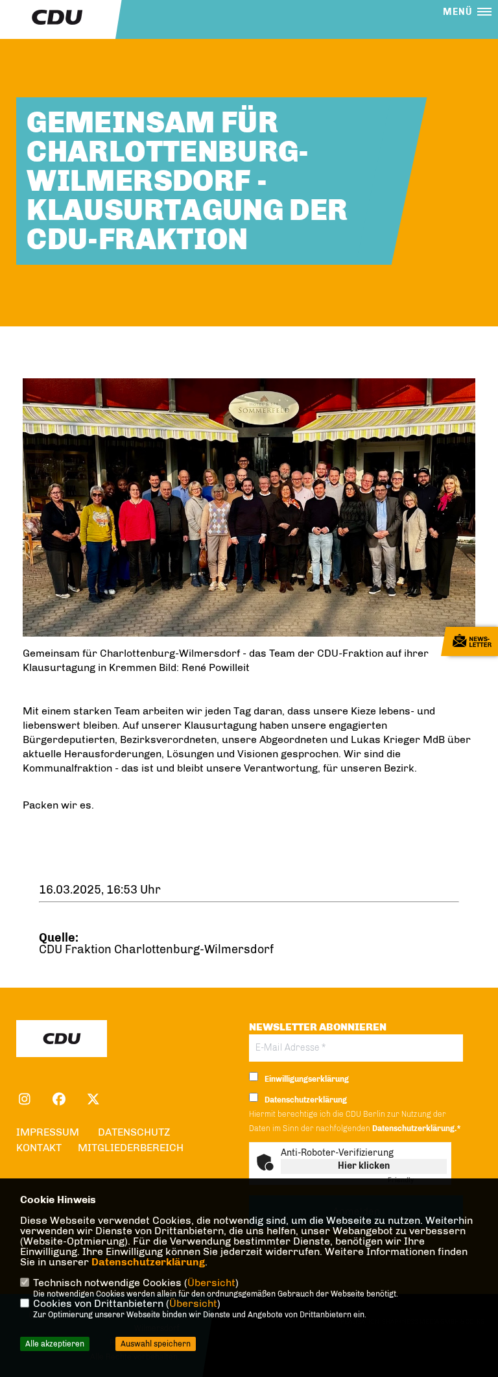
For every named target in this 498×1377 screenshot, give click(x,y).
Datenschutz (134, 1132)
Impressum (47, 1132)
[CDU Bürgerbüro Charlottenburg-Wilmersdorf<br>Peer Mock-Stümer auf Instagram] (24, 1101)
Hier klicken (364, 1165)
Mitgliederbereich (131, 1147)
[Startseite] (61, 1038)
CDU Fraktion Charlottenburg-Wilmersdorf (156, 949)
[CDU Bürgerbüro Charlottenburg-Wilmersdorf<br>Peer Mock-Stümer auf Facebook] (59, 1101)
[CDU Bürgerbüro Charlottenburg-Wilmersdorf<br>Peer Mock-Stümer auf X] (93, 1101)
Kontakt (39, 1147)
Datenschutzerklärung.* (416, 1128)
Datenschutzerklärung (148, 1262)
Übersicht (211, 1282)
